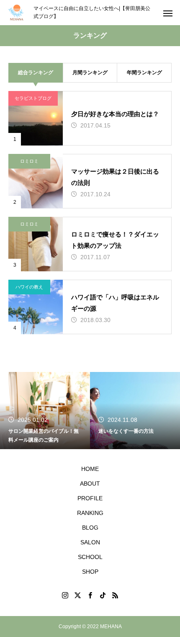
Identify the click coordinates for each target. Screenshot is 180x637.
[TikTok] (102, 595)
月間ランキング (90, 72)
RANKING (90, 513)
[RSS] (115, 595)
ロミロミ (29, 161)
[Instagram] (65, 595)
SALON (90, 542)
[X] (77, 595)
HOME (90, 468)
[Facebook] (90, 595)
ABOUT (90, 483)
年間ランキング (144, 72)
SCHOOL (90, 557)
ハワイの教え (29, 286)
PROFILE (90, 498)
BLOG (90, 527)
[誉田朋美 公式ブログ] (16, 12)
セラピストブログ (33, 98)
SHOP (90, 571)
